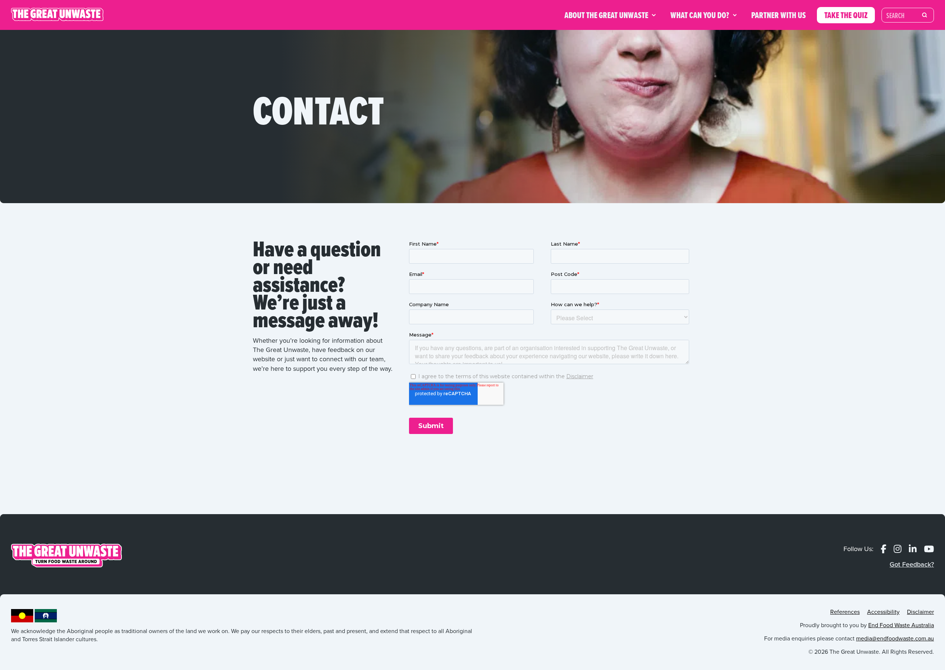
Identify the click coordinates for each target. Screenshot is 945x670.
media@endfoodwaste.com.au (895, 638)
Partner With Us (778, 15)
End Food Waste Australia (901, 625)
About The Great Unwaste (606, 15)
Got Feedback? (912, 564)
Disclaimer (920, 612)
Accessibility (883, 612)
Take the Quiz (845, 15)
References (845, 612)
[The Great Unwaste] (57, 15)
